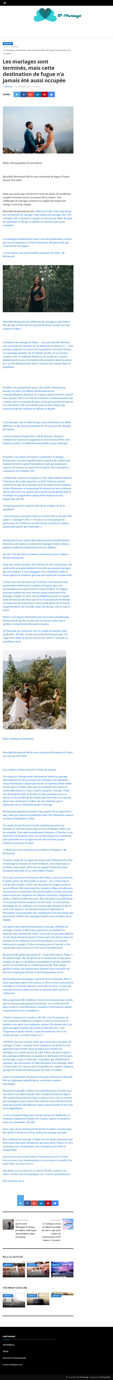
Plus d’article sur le (13, 1181)
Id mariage (84, 1377)
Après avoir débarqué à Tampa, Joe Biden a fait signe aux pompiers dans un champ (26, 1230)
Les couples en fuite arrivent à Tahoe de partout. (30, 769)
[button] (5, 3)
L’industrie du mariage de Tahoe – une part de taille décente (36, 342)
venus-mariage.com (12, 1364)
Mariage (8, 44)
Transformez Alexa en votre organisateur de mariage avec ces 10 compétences (38, 1289)
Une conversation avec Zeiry (14, 1296)
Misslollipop (8, 1345)
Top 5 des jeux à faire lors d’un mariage (37, 1264)
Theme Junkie (105, 1377)
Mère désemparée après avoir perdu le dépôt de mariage (62, 1279)
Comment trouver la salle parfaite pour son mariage (62, 1263)
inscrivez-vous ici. (24, 1163)
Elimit (5, 1351)
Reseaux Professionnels (14, 1358)
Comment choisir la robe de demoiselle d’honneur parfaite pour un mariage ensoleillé (13, 1259)
